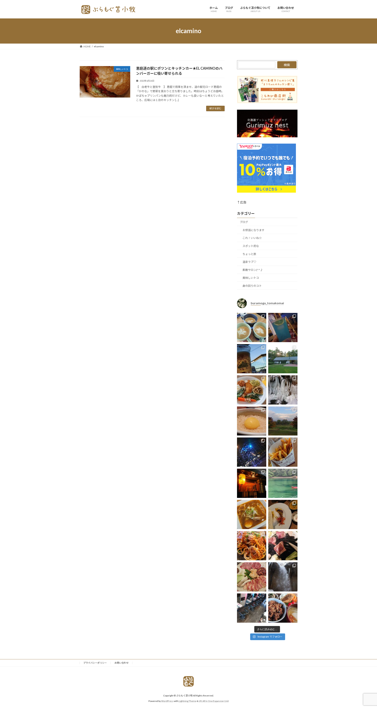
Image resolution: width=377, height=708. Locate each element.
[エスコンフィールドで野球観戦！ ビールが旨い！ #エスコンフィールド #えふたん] (251, 358)
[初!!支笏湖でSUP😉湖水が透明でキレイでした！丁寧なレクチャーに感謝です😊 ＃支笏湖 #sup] (282, 483)
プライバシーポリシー (95, 662)
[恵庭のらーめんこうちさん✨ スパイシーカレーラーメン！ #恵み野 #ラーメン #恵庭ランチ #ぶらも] (251, 514)
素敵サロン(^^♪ (252, 269)
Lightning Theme (187, 701)
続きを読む (215, 108)
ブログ (244, 222)
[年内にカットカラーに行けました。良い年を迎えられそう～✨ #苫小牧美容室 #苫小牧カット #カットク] (251, 607)
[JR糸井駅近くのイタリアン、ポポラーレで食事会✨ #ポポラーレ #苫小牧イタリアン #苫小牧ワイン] (251, 545)
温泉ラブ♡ (249, 261)
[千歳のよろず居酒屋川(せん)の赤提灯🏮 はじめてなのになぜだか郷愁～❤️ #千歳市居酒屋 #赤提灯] (251, 483)
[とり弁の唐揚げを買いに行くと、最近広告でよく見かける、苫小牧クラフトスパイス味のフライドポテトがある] (282, 452)
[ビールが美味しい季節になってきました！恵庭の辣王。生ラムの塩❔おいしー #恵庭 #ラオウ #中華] (282, 545)
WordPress (167, 701)
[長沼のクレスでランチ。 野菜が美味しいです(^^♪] (251, 389)
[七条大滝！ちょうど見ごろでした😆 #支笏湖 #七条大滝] (282, 389)
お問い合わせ (121, 662)
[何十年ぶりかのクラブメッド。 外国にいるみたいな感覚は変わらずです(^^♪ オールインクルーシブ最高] (282, 327)
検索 (287, 65)
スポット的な (250, 246)
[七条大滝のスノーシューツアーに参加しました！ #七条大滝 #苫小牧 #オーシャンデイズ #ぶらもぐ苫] (282, 576)
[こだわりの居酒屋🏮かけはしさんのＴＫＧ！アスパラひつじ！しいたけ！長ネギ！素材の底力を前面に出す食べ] (251, 421)
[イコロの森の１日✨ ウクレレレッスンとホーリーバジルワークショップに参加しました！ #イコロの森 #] (282, 358)
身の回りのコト (252, 285)
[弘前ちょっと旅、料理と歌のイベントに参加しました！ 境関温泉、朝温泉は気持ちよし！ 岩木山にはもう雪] (282, 421)
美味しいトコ (250, 277)
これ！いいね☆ (252, 238)
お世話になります (253, 229)
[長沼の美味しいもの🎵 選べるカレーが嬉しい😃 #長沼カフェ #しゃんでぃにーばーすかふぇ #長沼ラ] (282, 514)
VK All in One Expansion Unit (214, 701)
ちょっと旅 (249, 253)
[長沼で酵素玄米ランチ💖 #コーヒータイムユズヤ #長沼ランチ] (282, 607)
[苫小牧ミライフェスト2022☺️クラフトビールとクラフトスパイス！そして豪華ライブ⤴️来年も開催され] (251, 452)
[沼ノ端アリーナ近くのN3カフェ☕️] (251, 327)
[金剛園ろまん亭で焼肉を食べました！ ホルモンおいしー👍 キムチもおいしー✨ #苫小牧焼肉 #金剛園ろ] (251, 576)
